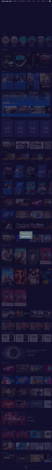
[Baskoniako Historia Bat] (22, 202)
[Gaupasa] (22, 368)
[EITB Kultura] (8, 434)
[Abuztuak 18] (37, 326)
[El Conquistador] (8, 145)
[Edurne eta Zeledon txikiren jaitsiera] (37, 404)
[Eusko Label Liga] (8, 171)
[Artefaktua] (37, 434)
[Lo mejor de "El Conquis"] (22, 145)
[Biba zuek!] (37, 214)
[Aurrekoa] (1, 18)
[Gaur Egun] (8, 81)
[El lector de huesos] (37, 458)
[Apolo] (33, 256)
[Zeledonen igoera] (8, 404)
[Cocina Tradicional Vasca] (8, 392)
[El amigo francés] (46, 256)
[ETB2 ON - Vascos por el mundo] (32, 40)
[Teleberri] (20, 81)
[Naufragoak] (37, 238)
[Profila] (50, 1)
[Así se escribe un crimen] (22, 458)
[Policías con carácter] (22, 314)
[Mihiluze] (8, 380)
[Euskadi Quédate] (19, 188)
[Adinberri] (22, 446)
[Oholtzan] (13, 418)
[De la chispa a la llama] (20, 256)
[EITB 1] (7, 1)
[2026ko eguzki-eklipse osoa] (13, 352)
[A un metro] (22, 214)
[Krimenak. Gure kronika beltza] (8, 458)
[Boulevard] (33, 81)
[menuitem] (21, 1)
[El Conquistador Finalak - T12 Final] (40, 40)
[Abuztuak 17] (22, 326)
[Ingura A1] (37, 446)
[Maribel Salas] (37, 157)
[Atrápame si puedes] (22, 380)
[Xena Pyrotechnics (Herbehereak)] (22, 338)
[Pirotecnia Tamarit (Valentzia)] (37, 338)
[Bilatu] (47, 1)
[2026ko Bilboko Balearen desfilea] (9, 109)
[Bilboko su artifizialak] (42, 171)
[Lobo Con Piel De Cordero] (8, 256)
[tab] (5, 31)
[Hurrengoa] (51, 40)
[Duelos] (37, 145)
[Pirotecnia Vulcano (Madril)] (46, 128)
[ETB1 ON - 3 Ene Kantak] (23, 40)
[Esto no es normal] (37, 380)
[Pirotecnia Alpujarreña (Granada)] (8, 338)
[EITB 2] (10, 1)
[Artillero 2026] (22, 404)
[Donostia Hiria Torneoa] (8, 226)
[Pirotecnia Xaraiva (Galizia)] (8, 128)
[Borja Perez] (8, 157)
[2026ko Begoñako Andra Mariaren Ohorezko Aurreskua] (38, 109)
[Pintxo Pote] (37, 392)
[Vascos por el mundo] (31, 188)
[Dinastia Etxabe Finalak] (8, 60)
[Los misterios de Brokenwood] (37, 314)
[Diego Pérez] (22, 157)
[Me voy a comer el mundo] (8, 202)
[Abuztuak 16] (8, 326)
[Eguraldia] (46, 81)
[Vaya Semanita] (37, 368)
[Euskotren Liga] (31, 171)
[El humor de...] (37, 202)
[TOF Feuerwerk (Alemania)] (20, 128)
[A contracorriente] (20, 298)
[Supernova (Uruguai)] (33, 128)
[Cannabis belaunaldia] (8, 446)
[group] (26, 41)
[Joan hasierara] (3, 1)
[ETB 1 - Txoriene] (5, 40)
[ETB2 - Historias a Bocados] (14, 40)
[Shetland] (42, 188)
